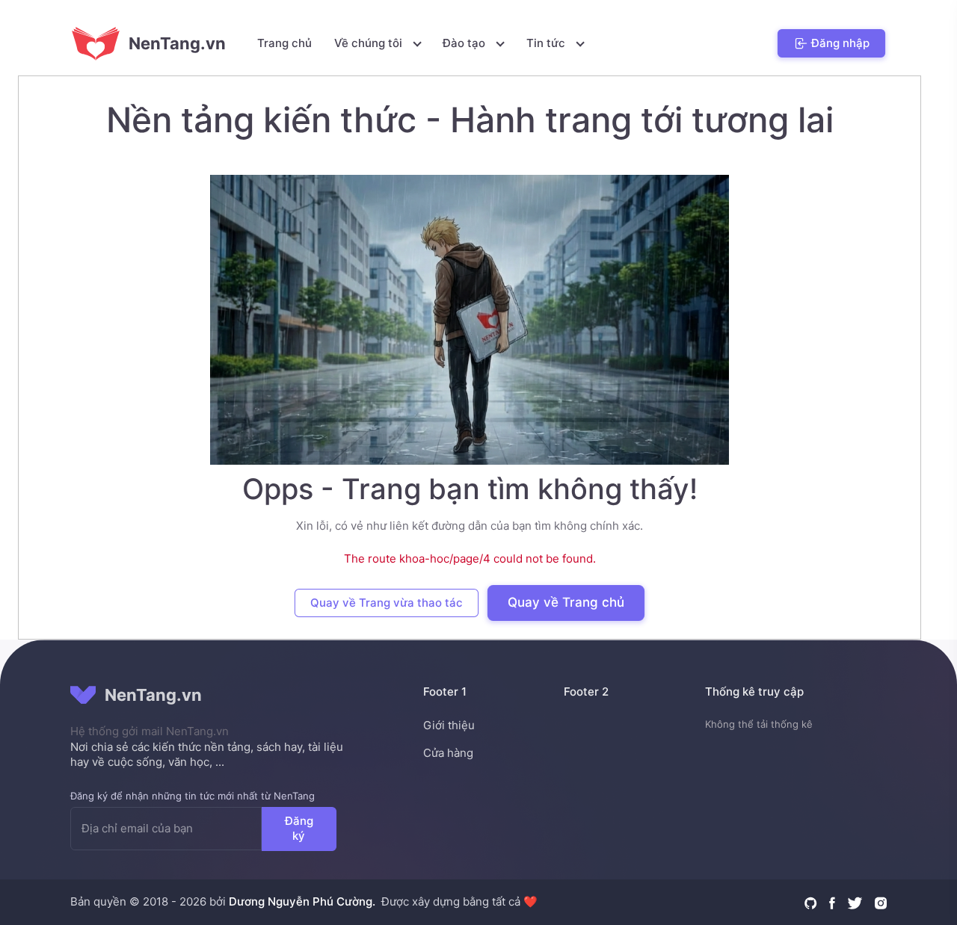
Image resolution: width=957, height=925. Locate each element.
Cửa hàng (448, 753)
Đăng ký (299, 828)
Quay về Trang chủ (566, 602)
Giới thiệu (449, 725)
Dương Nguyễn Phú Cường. (302, 901)
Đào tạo (465, 43)
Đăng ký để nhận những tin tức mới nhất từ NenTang (192, 796)
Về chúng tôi (369, 43)
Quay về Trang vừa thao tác (386, 602)
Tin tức (547, 43)
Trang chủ (284, 43)
